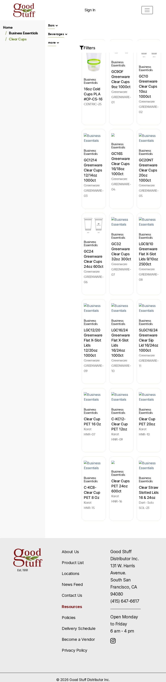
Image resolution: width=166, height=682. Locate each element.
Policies (69, 617)
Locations (70, 573)
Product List (73, 562)
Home (7, 27)
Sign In (90, 10)
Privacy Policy (74, 650)
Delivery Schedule (78, 628)
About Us (70, 551)
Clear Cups (17, 39)
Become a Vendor (78, 639)
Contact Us (72, 595)
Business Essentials (23, 33)
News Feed (72, 584)
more (52, 42)
